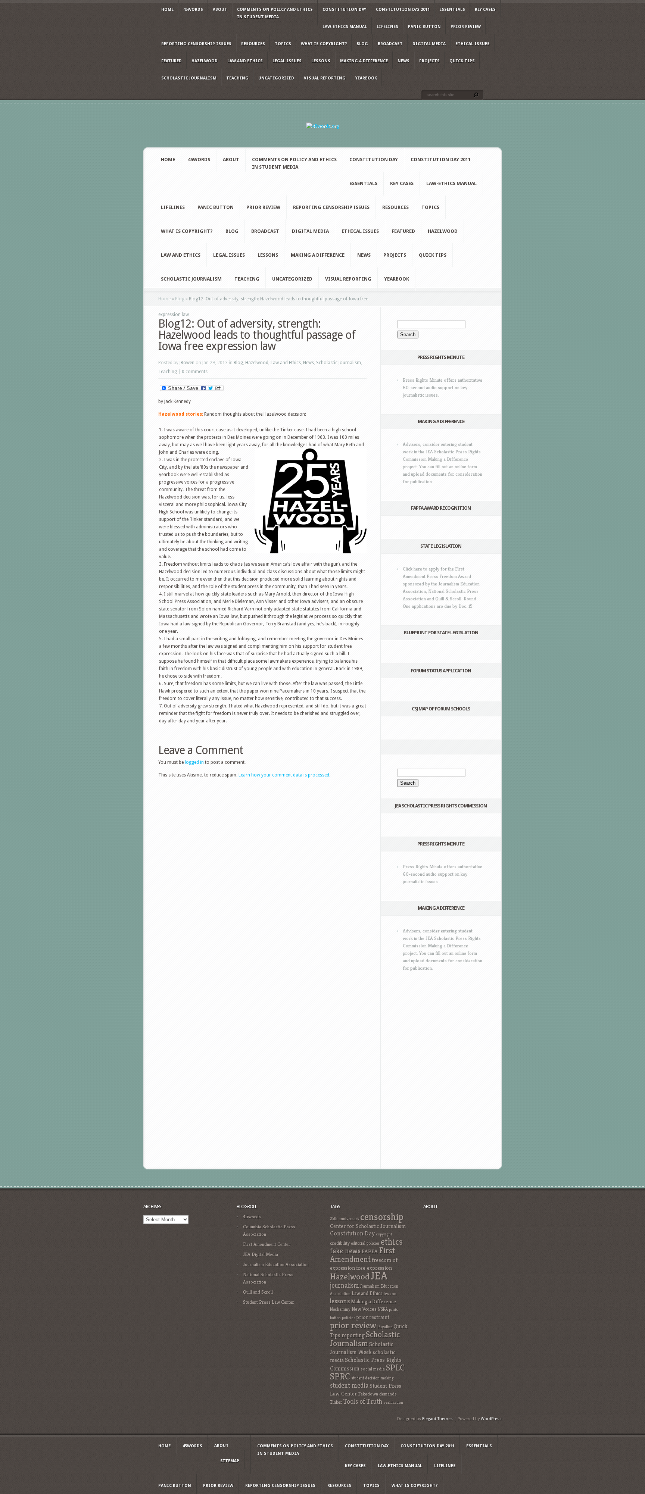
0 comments (195, 371)
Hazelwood (204, 61)
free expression (374, 1268)
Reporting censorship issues (196, 43)
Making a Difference (364, 61)
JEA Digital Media (260, 1254)
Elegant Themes (437, 1418)
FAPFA (370, 1251)
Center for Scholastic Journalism (368, 1225)
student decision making (372, 1378)
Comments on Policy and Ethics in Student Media (275, 13)
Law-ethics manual (344, 26)
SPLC (395, 1367)
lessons (340, 1301)
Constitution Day (344, 9)
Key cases (485, 9)
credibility (340, 1243)
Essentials (452, 9)
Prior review (466, 26)
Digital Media (429, 43)
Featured (171, 61)
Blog (362, 43)
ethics (392, 1241)
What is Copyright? (324, 43)
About (220, 9)
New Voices (364, 1309)
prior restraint (372, 1317)
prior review (353, 1325)
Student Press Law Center (268, 1302)
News (403, 61)
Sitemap (229, 1461)
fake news (345, 1251)
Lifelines (387, 26)
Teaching (237, 78)
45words (193, 9)
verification (393, 1402)
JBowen (187, 362)
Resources (253, 43)
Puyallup (384, 1326)
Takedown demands (377, 1394)
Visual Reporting (325, 78)
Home (167, 9)
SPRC (340, 1376)
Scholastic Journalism (188, 78)
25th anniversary (344, 1218)
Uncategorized (276, 78)
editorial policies (365, 1243)
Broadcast (390, 43)
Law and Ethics (245, 61)
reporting (353, 1335)
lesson (390, 1294)
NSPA (383, 1309)
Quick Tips (462, 61)
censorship (381, 1216)
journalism (344, 1285)
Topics (283, 43)
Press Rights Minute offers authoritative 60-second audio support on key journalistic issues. (442, 387)
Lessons (320, 61)
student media (349, 1385)
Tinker (336, 1402)
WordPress (491, 1418)
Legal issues (287, 61)
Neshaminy (340, 1309)
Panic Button (424, 26)
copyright (384, 1234)
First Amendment (362, 1254)
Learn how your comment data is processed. (284, 775)
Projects (429, 61)
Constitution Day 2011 (403, 9)
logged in (194, 762)
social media (373, 1369)
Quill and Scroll (258, 1292)
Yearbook (366, 78)
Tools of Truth (363, 1401)
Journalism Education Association (276, 1264)
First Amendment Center (266, 1244)
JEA (379, 1275)
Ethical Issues (472, 43)
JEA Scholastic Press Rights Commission (441, 806)
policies (348, 1317)
